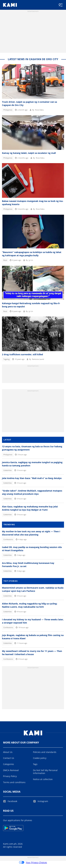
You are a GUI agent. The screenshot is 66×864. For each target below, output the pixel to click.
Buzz (5, 260)
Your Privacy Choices (36, 862)
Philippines (7, 110)
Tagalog (6, 359)
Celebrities (7, 470)
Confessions (8, 539)
